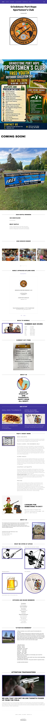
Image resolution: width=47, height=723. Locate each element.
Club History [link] (18, 1)
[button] (44, 2)
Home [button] (16, 714)
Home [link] (3, 1)
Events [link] (7, 1)
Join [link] (30, 1)
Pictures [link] (12, 1)
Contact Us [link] (25, 1)
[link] (23, 10)
